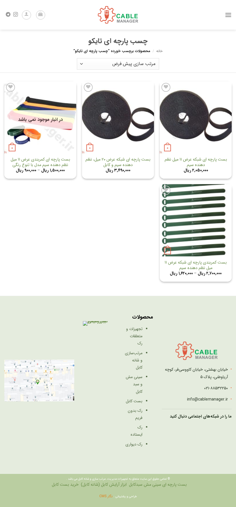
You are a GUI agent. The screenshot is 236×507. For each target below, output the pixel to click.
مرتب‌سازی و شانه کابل (133, 360)
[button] (228, 15)
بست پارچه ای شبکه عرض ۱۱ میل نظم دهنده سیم (196, 162)
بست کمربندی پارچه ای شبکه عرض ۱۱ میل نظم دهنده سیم (196, 265)
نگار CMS (106, 496)
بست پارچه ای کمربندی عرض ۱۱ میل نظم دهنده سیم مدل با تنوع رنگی (40, 162)
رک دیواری (133, 444)
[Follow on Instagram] (15, 14)
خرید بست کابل (65, 484)
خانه (159, 51)
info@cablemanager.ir (207, 399)
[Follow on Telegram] (8, 14)
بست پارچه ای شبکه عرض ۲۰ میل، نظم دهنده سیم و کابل (118, 162)
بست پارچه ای (174, 484)
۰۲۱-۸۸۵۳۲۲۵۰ (216, 388)
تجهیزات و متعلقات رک (134, 336)
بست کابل (134, 401)
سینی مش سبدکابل (145, 484)
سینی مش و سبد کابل (134, 384)
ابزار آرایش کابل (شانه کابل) (104, 484)
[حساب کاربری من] (26, 15)
